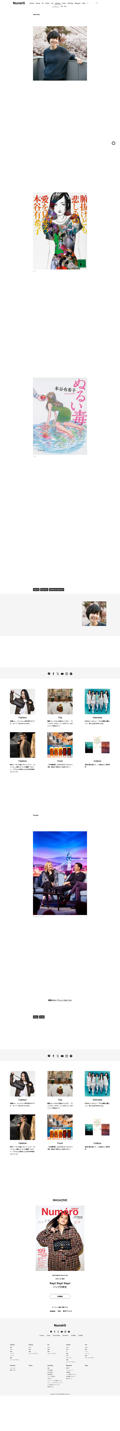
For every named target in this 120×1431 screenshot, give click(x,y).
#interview (45, 589)
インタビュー (55, 6)
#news (36, 1035)
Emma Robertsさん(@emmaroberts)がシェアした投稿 (59, 1354)
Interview (57, 3)
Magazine (78, 3)
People (35, 833)
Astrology (70, 3)
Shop (83, 3)
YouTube (62, 680)
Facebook (53, 680)
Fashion (32, 3)
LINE (48, 680)
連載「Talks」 (64, 6)
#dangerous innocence (58, 589)
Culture (47, 3)
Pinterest (72, 680)
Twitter (57, 680)
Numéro (19, 3)
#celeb (42, 1035)
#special (36, 589)
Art (43, 3)
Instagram (67, 680)
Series (64, 3)
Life (52, 3)
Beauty (38, 3)
